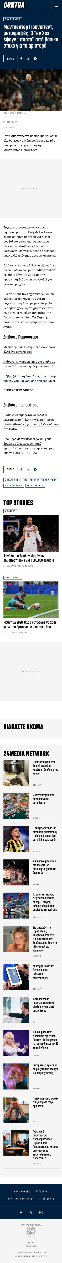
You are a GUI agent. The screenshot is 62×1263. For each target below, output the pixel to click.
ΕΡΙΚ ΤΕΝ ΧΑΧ (35, 486)
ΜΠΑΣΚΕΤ (10, 511)
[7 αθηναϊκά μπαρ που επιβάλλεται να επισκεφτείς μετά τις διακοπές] (16, 872)
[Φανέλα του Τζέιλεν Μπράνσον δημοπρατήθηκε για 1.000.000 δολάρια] (31, 533)
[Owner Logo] (31, 1232)
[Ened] (31, 1246)
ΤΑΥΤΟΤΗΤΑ (41, 1191)
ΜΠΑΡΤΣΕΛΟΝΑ (13, 486)
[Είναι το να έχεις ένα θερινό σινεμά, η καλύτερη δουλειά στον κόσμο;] (16, 773)
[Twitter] (28, 58)
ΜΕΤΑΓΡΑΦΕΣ (12, 480)
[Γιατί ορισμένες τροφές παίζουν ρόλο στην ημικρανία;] (16, 1110)
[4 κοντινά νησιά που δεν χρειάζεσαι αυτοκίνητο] (16, 806)
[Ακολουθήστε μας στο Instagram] (41, 1212)
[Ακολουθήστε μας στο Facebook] (21, 1212)
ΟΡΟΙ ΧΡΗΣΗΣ (22, 1191)
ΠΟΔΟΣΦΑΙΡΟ (13, 577)
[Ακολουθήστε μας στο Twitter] (31, 1212)
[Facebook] (21, 58)
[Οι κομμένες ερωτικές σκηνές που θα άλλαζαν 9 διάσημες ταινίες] (16, 1076)
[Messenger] (35, 58)
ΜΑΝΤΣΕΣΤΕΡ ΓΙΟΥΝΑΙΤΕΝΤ (40, 480)
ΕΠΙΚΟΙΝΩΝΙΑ (46, 1198)
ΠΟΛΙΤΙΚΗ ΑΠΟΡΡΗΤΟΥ (21, 1198)
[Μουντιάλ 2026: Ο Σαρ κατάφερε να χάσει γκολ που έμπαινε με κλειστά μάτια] (31, 599)
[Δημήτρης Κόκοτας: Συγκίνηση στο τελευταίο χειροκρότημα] (16, 977)
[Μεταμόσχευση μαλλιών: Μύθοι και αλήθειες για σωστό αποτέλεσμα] (16, 1010)
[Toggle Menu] (56, 5)
